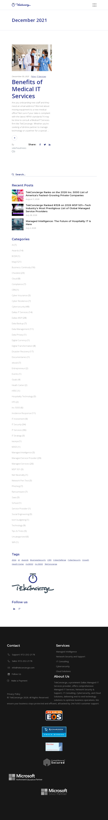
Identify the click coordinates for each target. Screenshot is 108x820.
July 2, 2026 (31, 228)
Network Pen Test (20, 480)
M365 (14, 446)
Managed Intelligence (22, 452)
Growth (85, 560)
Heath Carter (18, 385)
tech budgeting (19, 519)
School (15, 503)
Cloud (14, 278)
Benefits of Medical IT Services (27, 89)
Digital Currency (19, 340)
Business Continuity (21, 267)
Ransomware (18, 491)
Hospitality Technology (22, 396)
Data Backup (18, 323)
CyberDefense (59, 560)
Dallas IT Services (20, 312)
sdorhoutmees (19, 148)
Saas (14, 497)
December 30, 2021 (20, 76)
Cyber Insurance (20, 295)
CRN (14, 289)
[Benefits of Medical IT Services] (32, 57)
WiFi (13, 542)
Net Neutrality (18, 474)
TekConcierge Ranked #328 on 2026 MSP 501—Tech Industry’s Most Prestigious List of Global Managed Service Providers (58, 208)
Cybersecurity (18, 306)
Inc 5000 (16, 407)
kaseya (15, 441)
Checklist (16, 273)
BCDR (14, 256)
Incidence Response (21, 413)
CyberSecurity (74, 560)
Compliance (17, 284)
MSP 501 (16, 469)
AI (13, 244)
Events (15, 373)
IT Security (17, 424)
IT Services (41, 76)
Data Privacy (17, 334)
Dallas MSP (17, 317)
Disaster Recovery (20, 351)
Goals (14, 379)
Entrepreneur (18, 368)
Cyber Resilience (20, 301)
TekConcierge (51, 564)
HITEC (14, 390)
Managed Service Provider (24, 458)
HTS (13, 402)
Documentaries (19, 357)
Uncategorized (19, 536)
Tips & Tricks (18, 531)
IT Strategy (17, 435)
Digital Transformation (22, 345)
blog (34, 76)
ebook (15, 362)
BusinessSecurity (38, 560)
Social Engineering (20, 514)
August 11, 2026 (32, 199)
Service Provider (20, 508)
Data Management (20, 329)
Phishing (16, 486)
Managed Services (20, 463)
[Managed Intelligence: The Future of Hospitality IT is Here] (18, 224)
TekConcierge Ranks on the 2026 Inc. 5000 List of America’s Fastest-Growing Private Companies (57, 194)
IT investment (18, 418)
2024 (14, 560)
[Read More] (14, 138)
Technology (17, 525)
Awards (15, 250)
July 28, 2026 (31, 215)
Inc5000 (29, 564)
